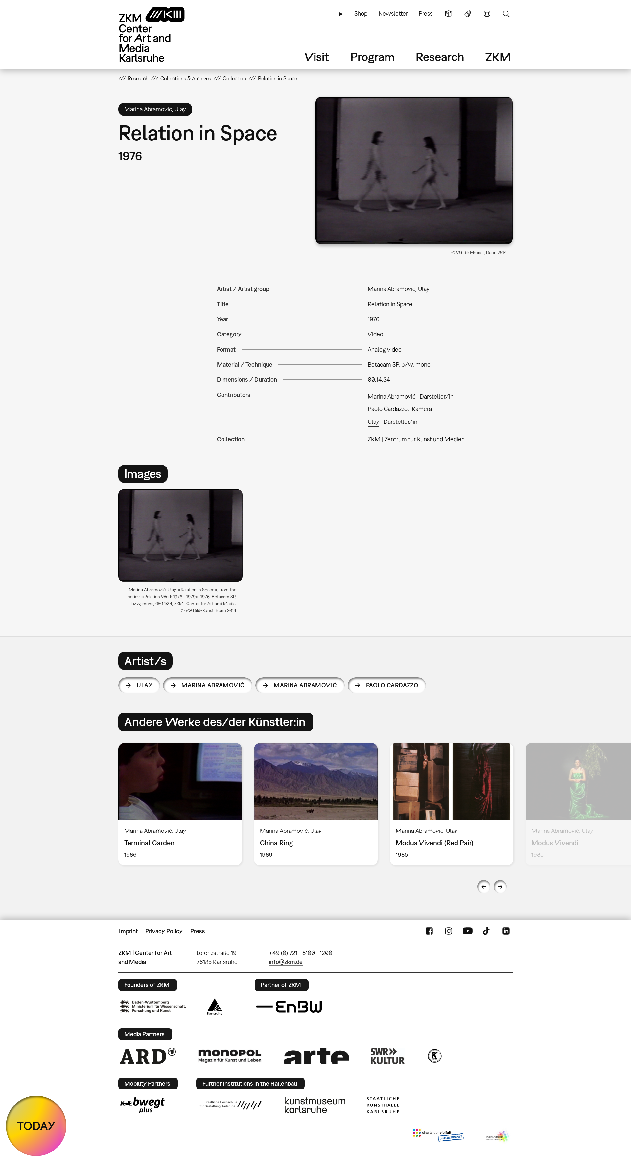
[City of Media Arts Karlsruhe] (498, 1136)
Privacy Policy (164, 931)
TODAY (36, 1126)
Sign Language (467, 14)
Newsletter (393, 13)
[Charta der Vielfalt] (438, 1136)
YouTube (467, 931)
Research (440, 57)
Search (506, 14)
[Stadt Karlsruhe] (215, 1006)
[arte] (316, 1056)
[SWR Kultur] (388, 1056)
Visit (317, 57)
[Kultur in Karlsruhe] (434, 1056)
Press (425, 13)
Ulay (373, 421)
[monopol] (230, 1055)
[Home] (161, 34)
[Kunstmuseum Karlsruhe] (315, 1105)
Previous (483, 886)
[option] (183, 553)
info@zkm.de (286, 961)
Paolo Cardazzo (388, 408)
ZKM (498, 57)
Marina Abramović (391, 396)
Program (372, 57)
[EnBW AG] (289, 1007)
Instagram (448, 931)
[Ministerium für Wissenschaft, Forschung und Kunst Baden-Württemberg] (153, 1006)
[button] (414, 170)
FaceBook (429, 931)
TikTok (487, 931)
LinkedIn (506, 931)
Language (487, 14)
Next (500, 886)
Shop (360, 13)
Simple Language (448, 14)
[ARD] (148, 1056)
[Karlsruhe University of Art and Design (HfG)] (231, 1105)
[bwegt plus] (142, 1105)
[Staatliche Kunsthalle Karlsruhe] (383, 1105)
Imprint (128, 931)
